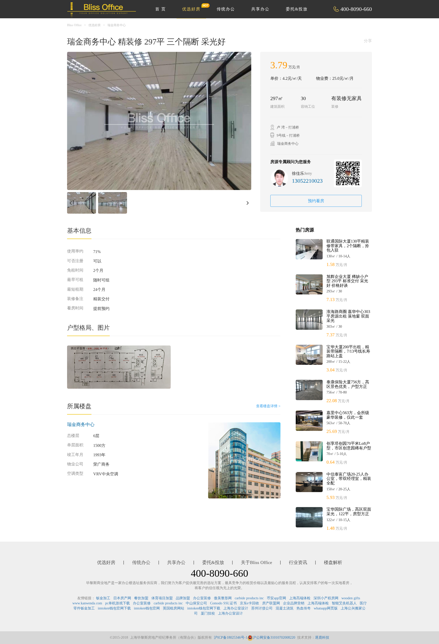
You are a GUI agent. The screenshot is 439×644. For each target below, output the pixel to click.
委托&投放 (297, 9)
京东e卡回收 (249, 603)
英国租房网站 (173, 608)
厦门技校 (208, 613)
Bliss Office (74, 25)
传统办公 (226, 9)
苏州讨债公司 (262, 608)
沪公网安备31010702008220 (274, 637)
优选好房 (191, 9)
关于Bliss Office (256, 562)
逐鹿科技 (322, 637)
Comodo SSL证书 (223, 603)
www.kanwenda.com (87, 603)
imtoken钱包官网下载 (114, 608)
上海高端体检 (299, 598)
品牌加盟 (183, 598)
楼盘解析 (333, 562)
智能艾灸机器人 (344, 603)
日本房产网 (122, 598)
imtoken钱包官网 (147, 608)
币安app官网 (276, 598)
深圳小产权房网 (325, 598)
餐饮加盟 (141, 598)
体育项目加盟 (162, 598)
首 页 (160, 9)
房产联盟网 (271, 603)
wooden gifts (350, 598)
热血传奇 (303, 608)
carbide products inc (249, 598)
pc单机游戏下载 (117, 603)
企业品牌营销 (293, 603)
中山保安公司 (196, 603)
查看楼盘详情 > (268, 406)
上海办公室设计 (235, 608)
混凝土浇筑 (284, 608)
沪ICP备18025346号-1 (230, 637)
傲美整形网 (223, 598)
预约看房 (316, 201)
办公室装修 (202, 598)
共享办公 (260, 9)
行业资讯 (298, 562)
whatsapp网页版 (326, 608)
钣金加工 (103, 598)
